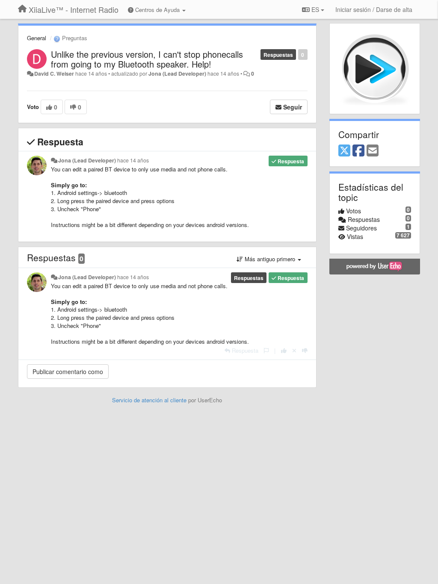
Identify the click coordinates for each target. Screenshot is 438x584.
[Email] (373, 151)
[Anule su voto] (294, 350)
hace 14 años (133, 160)
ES (315, 9)
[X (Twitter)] (344, 151)
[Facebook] (358, 151)
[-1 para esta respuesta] (305, 350)
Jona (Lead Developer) (177, 73)
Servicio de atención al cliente (150, 400)
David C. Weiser (54, 73)
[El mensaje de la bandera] (266, 350)
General (36, 38)
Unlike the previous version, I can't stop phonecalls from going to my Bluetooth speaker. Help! (147, 59)
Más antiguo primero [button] (270, 259)
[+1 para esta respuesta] (284, 350)
